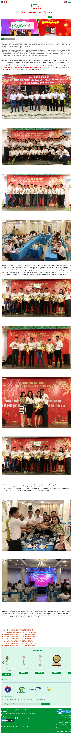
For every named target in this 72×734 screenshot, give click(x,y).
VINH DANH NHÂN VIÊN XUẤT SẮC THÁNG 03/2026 (19, 638)
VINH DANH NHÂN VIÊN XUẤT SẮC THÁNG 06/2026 (19, 631)
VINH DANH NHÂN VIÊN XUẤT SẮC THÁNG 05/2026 (19, 634)
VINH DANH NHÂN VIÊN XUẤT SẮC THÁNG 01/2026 (19, 645)
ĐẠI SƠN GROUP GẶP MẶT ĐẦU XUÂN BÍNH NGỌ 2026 (21, 644)
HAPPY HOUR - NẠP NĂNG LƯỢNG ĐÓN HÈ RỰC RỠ (20, 633)
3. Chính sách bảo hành (65, 722)
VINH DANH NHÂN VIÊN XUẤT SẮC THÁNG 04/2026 (19, 636)
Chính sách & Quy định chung (63, 731)
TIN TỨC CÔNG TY (9, 39)
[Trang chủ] (2, 39)
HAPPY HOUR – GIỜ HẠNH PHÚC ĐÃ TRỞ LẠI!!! (18, 640)
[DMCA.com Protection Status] (7, 720)
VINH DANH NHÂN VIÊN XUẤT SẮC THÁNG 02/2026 (19, 642)
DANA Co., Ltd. (23, 726)
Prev (3, 662)
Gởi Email (45, 704)
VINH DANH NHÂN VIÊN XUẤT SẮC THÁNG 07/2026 (19, 629)
